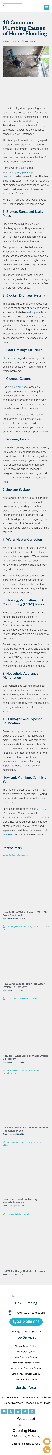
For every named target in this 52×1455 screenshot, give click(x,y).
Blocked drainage (13, 358)
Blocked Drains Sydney (26, 1346)
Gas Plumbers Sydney (26, 1357)
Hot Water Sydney (26, 1351)
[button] (47, 7)
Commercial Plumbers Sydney (26, 1368)
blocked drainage (18, 386)
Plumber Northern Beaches (18, 1403)
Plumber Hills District (14, 1397)
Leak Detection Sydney (26, 1379)
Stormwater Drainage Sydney (26, 1362)
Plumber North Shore (38, 1397)
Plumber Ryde (42, 1403)
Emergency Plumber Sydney (26, 1373)
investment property (17, 761)
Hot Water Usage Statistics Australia (24, 1271)
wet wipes (32, 312)
